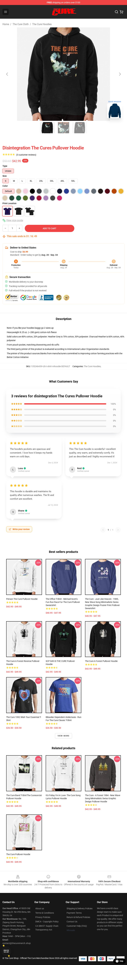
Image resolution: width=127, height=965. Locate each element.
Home (5, 24)
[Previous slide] (7, 74)
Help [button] (121, 961)
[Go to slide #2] (63, 127)
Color (5, 186)
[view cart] (121, 12)
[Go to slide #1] (47, 127)
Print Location (9, 203)
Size (4, 176)
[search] (116, 12)
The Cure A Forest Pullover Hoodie (101, 661)
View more (64, 736)
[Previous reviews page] (103, 530)
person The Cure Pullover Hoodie (21, 599)
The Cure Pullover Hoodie (18, 854)
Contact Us (72, 921)
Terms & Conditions (44, 913)
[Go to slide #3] (79, 127)
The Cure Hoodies (42, 24)
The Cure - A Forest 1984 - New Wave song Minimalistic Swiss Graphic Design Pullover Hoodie (102, 798)
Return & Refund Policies (78, 917)
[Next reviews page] (118, 530)
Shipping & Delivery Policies (79, 908)
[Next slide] (119, 74)
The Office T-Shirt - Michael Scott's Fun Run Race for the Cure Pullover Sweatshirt (63, 602)
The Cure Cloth (21, 24)
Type (4, 166)
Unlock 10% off (6, 951)
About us (39, 908)
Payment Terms (74, 913)
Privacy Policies (42, 917)
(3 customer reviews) (26, 155)
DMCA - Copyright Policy (47, 921)
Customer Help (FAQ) (77, 926)
